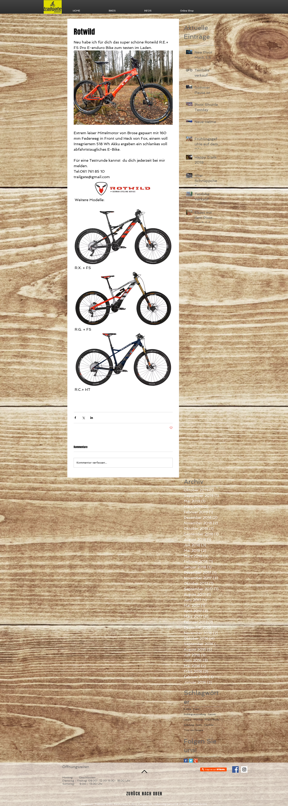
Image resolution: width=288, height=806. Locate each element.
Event (196, 709)
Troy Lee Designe (193, 730)
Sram (199, 725)
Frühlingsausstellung (195, 714)
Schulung (189, 725)
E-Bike (187, 709)
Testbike (209, 725)
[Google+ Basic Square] (196, 761)
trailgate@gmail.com (164, 804)
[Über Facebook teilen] (75, 417)
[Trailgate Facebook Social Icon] (235, 769)
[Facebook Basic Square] (186, 761)
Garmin (212, 714)
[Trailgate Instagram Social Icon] (244, 769)
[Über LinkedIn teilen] (91, 417)
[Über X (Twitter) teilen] (83, 417)
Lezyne (188, 719)
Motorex (198, 719)
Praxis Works (212, 719)
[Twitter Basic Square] (191, 761)
